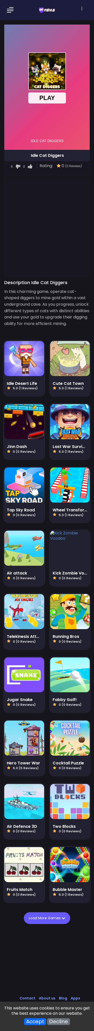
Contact (27, 998)
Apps (75, 998)
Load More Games (46, 918)
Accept (35, 1021)
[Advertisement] (47, 227)
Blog (63, 998)
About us (47, 998)
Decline (58, 1021)
